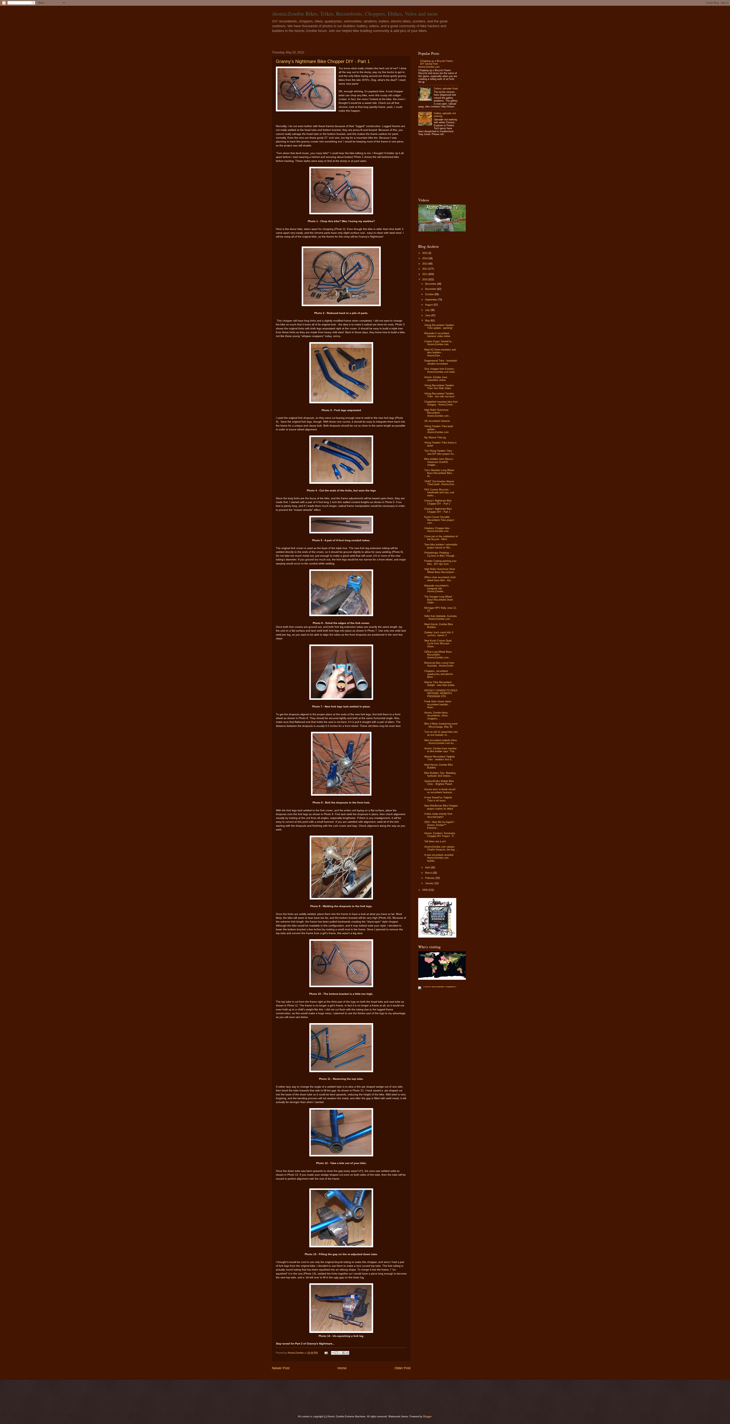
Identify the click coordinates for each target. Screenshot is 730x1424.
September (431, 299)
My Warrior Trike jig (435, 437)
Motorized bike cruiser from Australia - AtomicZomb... (439, 664)
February (430, 877)
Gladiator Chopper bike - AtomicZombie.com (437, 529)
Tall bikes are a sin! (435, 841)
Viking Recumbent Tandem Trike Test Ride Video (439, 387)
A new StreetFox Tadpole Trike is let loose (438, 799)
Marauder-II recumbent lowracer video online (437, 335)
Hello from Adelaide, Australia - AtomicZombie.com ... (440, 617)
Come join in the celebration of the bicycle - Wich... (441, 538)
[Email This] (333, 1353)
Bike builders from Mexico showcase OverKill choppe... (438, 462)
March (429, 872)
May (428, 320)
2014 (425, 258)
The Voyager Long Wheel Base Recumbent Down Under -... (438, 599)
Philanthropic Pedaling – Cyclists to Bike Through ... (440, 554)
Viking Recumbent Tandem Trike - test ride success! (439, 395)
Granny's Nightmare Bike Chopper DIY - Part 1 (323, 61)
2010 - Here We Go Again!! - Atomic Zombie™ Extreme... (439, 825)
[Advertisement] (442, 167)
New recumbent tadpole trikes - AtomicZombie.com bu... (440, 742)
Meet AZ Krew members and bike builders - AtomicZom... (440, 352)
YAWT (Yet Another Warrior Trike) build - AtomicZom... (440, 483)
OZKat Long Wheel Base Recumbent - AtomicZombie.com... (438, 654)
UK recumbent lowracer (437, 421)
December (431, 283)
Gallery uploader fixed (446, 88)
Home (342, 1368)
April (428, 867)
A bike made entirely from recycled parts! (438, 815)
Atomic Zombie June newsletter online (435, 378)
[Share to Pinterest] (347, 1353)
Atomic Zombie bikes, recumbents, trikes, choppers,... (436, 715)
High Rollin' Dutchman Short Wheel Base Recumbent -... (441, 570)
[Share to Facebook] (344, 1353)
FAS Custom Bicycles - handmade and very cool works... (439, 492)
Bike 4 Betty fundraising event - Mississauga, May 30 (441, 725)
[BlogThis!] (336, 1353)
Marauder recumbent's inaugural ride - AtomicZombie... (436, 588)
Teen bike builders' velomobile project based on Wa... (440, 546)
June (428, 315)
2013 (425, 263)
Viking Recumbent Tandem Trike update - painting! (439, 326)
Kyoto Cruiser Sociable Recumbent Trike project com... (439, 520)
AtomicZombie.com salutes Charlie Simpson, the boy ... (441, 848)
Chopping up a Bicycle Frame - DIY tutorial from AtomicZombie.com (436, 64)
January (430, 883)
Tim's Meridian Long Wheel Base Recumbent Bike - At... (439, 473)
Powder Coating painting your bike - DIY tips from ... (440, 562)
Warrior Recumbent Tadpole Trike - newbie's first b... (439, 758)
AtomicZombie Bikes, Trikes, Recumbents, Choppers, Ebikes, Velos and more (355, 13)
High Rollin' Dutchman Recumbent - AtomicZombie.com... (437, 412)
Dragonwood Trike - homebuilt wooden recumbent (440, 362)
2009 (425, 889)
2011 (425, 274)
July (427, 310)
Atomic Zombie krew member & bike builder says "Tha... (440, 750)
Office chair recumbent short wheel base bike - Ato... (440, 579)
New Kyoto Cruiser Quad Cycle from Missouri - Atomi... (437, 643)
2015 (425, 253)
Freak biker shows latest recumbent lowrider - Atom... (437, 704)
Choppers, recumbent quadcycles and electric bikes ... (438, 674)
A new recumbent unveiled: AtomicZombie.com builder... (439, 857)
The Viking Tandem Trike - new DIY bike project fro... (440, 452)
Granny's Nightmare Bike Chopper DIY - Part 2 (438, 502)
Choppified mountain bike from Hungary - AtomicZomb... (441, 403)
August (429, 304)
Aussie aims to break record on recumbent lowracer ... (439, 791)
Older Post (402, 1368)
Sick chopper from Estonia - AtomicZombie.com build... (440, 370)
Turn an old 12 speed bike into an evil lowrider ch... (441, 733)
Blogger (427, 1416)
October (430, 294)
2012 (425, 268)
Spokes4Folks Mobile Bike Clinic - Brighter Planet (439, 782)
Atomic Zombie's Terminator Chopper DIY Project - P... (440, 835)
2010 (425, 279)
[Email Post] (326, 1352)
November (431, 289)
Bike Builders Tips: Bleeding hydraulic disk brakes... (439, 774)
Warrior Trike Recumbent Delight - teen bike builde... (440, 684)
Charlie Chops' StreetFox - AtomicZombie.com (438, 343)
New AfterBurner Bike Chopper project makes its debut (441, 807)
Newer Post (281, 1368)
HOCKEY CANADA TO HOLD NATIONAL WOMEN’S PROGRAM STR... (440, 693)
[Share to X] (340, 1353)
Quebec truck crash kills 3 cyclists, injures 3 (438, 634)
